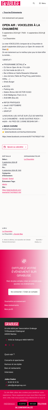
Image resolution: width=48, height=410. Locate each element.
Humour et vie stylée (13, 364)
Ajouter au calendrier (15, 147)
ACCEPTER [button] (22, 404)
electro (4, 184)
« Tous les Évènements (12, 12)
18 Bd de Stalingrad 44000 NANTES (21, 340)
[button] (34, 3)
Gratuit (11, 178)
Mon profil (8, 309)
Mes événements (11, 305)
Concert (5, 178)
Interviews (8, 372)
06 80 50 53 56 (13, 382)
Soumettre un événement (15, 301)
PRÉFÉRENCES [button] (9, 404)
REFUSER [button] (33, 404)
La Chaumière (29, 159)
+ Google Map (18, 234)
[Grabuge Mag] (10, 3)
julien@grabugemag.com (17, 385)
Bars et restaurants (12, 368)
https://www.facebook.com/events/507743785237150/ (11, 191)
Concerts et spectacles (14, 360)
